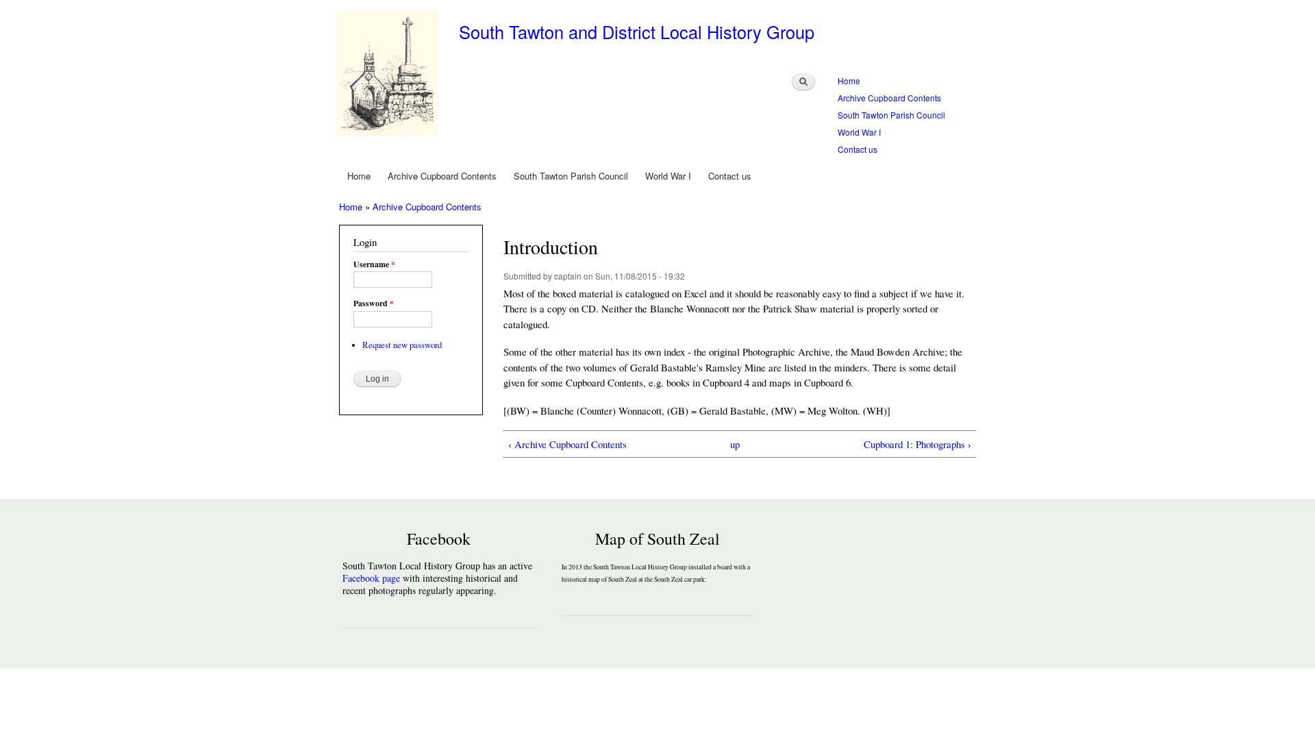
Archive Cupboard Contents (889, 97)
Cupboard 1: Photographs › (917, 444)
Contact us (857, 149)
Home (849, 80)
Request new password (402, 345)
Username (374, 264)
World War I (859, 132)
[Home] (389, 75)
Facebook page (371, 577)
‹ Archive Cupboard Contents (567, 444)
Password (373, 303)
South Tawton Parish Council (891, 115)
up (735, 444)
